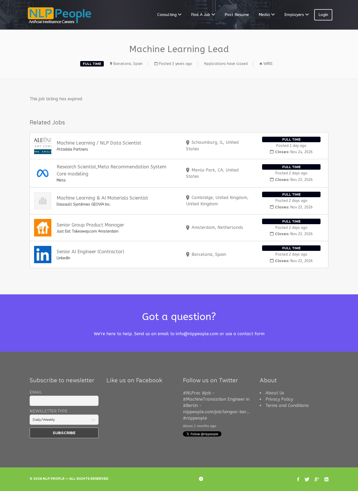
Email (36, 392)
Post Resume (237, 14)
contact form (250, 333)
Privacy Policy (279, 399)
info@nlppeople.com (197, 333)
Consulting (167, 14)
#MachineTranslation (204, 399)
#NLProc (191, 392)
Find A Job (200, 14)
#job (206, 392)
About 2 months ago (199, 426)
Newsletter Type (49, 411)
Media (264, 14)
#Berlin (190, 405)
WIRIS (268, 64)
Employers (294, 14)
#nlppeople (195, 418)
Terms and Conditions (287, 405)
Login (323, 14)
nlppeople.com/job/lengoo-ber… (216, 411)
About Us (274, 392)
